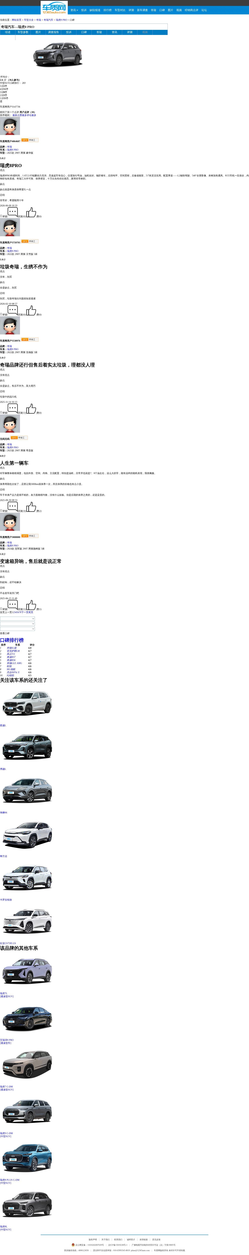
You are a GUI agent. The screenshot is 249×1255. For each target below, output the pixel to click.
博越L (3, 769)
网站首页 (16, 20)
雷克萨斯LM (13, 651)
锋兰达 (3, 856)
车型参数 (23, 32)
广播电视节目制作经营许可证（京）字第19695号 (153, 1245)
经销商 (8, 37)
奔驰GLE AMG (14, 663)
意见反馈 (156, 1239)
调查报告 (53, 32)
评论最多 (31, 115)
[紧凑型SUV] (7, 996)
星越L (3, 725)
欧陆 (9, 666)
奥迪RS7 (11, 657)
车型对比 (120, 10)
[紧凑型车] (5, 1043)
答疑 (153, 10)
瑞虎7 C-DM (6, 1086)
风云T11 (11, 654)
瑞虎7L (3, 993)
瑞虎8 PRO (61, 20)
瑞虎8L (3, 1226)
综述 (8, 32)
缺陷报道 (95, 10)
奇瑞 (38, 20)
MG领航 (11, 669)
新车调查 (142, 10)
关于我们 (105, 1239)
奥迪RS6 (11, 660)
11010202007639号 (96, 1245)
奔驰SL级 (11, 648)
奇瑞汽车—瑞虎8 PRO (17, 27)
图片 (170, 10)
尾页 (30, 612)
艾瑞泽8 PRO (7, 1040)
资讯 (73, 10)
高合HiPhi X (13, 672)
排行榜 (107, 10)
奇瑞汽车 (48, 20)
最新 (15, 115)
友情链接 (144, 1239)
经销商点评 (191, 10)
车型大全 (29, 20)
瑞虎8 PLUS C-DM (9, 1180)
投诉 (84, 10)
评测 (131, 10)
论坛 (204, 10)
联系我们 (118, 1239)
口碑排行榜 (12, 640)
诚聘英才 (131, 1239)
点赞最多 (22, 115)
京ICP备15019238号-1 (117, 1245)
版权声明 (93, 1239)
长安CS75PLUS (8, 943)
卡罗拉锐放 (6, 900)
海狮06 (3, 812)
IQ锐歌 (10, 675)
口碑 (162, 10)
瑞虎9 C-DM (6, 1133)
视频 (179, 10)
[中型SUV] (5, 1136)
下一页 (24, 612)
